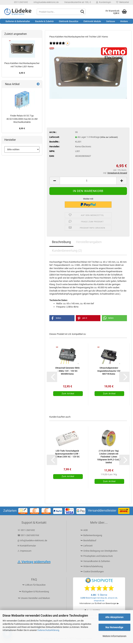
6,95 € (22, 73)
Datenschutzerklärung (48, 630)
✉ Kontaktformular (26, 545)
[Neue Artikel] (38, 84)
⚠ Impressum (24, 551)
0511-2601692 (21, 2)
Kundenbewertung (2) (67, 250)
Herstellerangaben (89, 242)
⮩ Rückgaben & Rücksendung (34, 591)
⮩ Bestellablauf (88, 540)
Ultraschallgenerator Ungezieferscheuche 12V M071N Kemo (108, 371)
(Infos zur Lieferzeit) (109, 137)
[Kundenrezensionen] (57, 45)
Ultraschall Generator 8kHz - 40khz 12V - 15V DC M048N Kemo (67, 371)
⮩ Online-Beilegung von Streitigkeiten (99, 551)
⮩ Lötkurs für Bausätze (34, 584)
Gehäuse (110, 21)
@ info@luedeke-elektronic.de (32, 540)
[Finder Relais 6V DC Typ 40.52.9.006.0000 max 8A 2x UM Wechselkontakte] (22, 100)
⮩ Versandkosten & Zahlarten (95, 561)
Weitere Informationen (114, 636)
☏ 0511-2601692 (26, 530)
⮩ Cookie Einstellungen (92, 571)
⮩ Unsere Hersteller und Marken (34, 598)
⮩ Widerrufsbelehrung (92, 566)
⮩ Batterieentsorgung (91, 535)
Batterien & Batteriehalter (18, 21)
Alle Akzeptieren (114, 617)
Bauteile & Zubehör (44, 21)
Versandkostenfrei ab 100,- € (77, 2)
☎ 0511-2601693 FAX (28, 535)
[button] (54, 181)
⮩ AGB (84, 530)
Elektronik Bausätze (68, 21)
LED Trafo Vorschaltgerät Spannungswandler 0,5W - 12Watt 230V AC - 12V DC (67, 454)
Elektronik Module (92, 21)
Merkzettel (123, 2)
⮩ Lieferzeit (86, 545)
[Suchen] (82, 12)
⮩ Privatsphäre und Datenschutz (97, 556)
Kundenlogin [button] (104, 2)
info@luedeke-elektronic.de (46, 2)
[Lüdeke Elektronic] (18, 12)
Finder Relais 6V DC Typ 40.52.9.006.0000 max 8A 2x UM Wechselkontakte (21, 118)
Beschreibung (61, 242)
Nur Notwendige (114, 627)
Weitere (124, 21)
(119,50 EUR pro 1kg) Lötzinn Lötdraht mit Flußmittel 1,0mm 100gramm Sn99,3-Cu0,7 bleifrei (109, 457)
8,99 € (22, 128)
